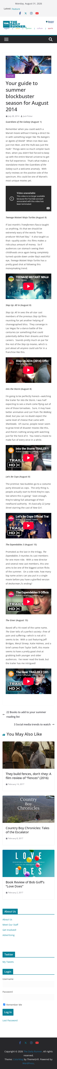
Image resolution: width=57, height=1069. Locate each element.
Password (8, 991)
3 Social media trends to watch (32, 724)
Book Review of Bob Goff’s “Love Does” (25, 884)
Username (8, 979)
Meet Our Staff (10, 924)
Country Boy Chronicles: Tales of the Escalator (27, 830)
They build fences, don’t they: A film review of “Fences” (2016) (28, 776)
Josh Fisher (28, 116)
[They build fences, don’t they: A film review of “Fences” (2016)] (28, 743)
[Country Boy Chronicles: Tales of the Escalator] (28, 798)
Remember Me (14, 1004)
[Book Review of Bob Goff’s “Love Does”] (28, 852)
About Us (7, 919)
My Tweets (8, 961)
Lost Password (10, 1020)
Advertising (9, 935)
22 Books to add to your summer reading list (26, 714)
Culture (10, 76)
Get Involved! (9, 929)
